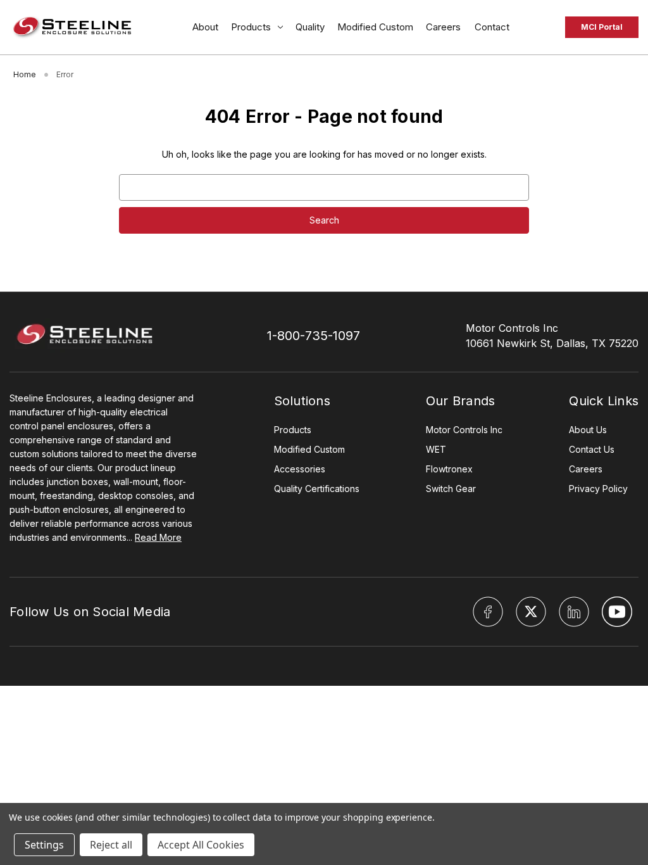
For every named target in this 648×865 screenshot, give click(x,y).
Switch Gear (451, 488)
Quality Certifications (316, 488)
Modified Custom (375, 27)
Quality (310, 27)
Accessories (299, 469)
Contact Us (591, 449)
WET (436, 449)
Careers (444, 27)
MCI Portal (602, 27)
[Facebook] (488, 612)
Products (251, 27)
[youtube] (617, 612)
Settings (44, 845)
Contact (493, 27)
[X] (531, 612)
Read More (158, 537)
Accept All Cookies (201, 845)
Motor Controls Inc (464, 429)
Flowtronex (449, 469)
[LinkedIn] (574, 612)
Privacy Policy (598, 488)
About (205, 27)
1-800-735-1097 (313, 335)
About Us (588, 429)
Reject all (111, 845)
